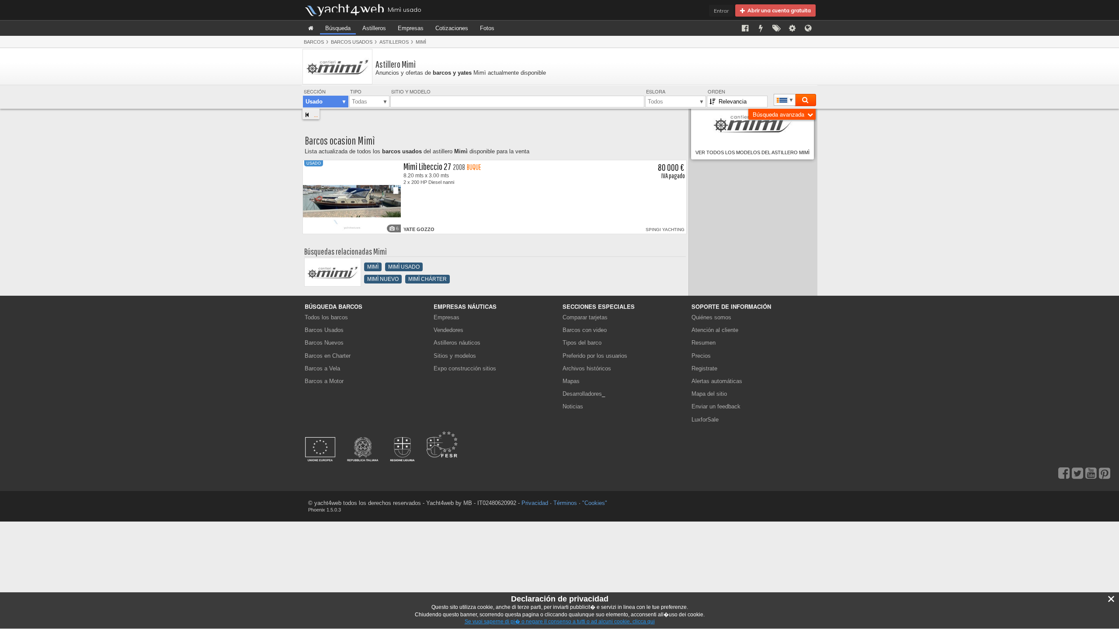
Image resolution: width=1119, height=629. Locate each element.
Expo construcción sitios (465, 368)
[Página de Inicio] (311, 28)
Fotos (487, 28)
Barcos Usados (351, 42)
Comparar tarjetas (585, 317)
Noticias (573, 406)
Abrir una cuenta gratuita (778, 10)
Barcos (314, 42)
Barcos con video (585, 330)
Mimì (421, 42)
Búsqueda (338, 28)
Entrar (721, 10)
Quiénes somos (711, 317)
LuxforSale (705, 419)
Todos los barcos (326, 317)
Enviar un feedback (716, 406)
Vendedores (448, 330)
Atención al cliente (715, 330)
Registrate (704, 368)
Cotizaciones (451, 28)
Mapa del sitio (709, 394)
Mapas (571, 381)
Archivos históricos (587, 368)
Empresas (411, 28)
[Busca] (805, 100)
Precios (701, 356)
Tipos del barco (582, 342)
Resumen (704, 342)
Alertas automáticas (717, 381)
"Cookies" (594, 503)
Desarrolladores (584, 394)
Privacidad (534, 503)
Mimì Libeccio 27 (427, 166)
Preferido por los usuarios (595, 356)
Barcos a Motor (324, 381)
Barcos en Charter (328, 356)
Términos (565, 503)
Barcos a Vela (322, 368)
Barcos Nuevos (324, 342)
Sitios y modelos (455, 356)
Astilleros (374, 28)
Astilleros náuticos (457, 342)
